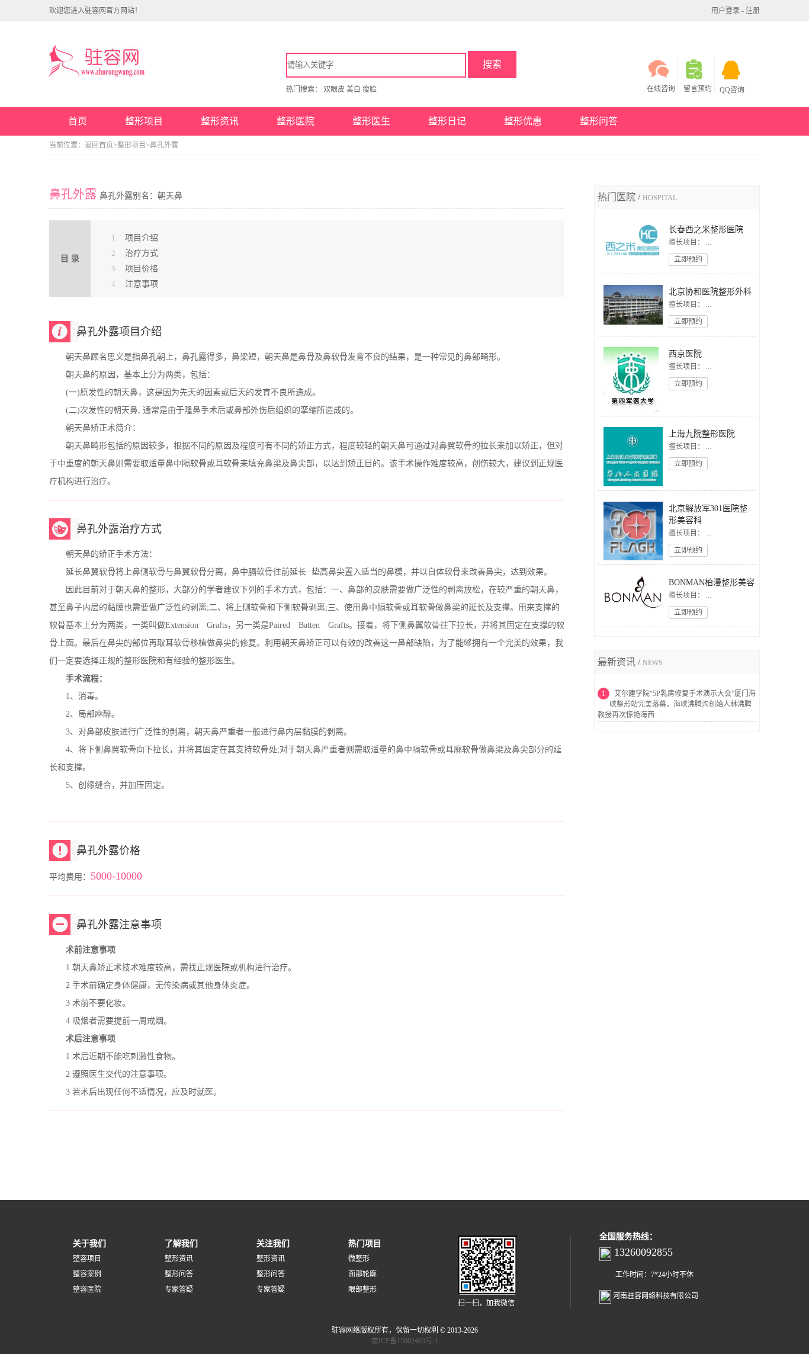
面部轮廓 (362, 1274)
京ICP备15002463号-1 (404, 1341)
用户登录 (725, 11)
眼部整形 (362, 1289)
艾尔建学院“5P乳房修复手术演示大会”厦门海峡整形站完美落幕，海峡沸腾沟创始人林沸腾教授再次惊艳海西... (677, 704)
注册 (753, 11)
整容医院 (87, 1289)
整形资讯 (220, 121)
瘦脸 (369, 89)
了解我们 (181, 1243)
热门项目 (364, 1243)
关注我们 (273, 1243)
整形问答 (599, 121)
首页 (77, 121)
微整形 (359, 1258)
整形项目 (144, 121)
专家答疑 (179, 1289)
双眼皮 (334, 89)
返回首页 (99, 145)
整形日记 (447, 121)
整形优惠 (523, 121)
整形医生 (371, 121)
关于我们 (89, 1243)
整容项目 (87, 1258)
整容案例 (87, 1274)
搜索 (492, 64)
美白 (353, 89)
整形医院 (295, 121)
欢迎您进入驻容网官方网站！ (95, 11)
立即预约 (688, 259)
